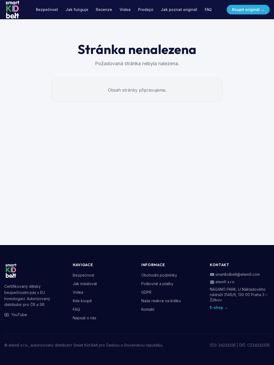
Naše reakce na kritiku (161, 300)
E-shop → (219, 307)
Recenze (104, 9)
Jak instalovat (85, 283)
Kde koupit (82, 300)
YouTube (19, 314)
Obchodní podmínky (159, 275)
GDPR (146, 292)
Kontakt (147, 309)
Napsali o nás (84, 318)
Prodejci (145, 9)
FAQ (208, 9)
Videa (125, 9)
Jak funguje (77, 9)
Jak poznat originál (179, 9)
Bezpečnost (47, 9)
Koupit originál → (248, 9)
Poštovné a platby (157, 283)
